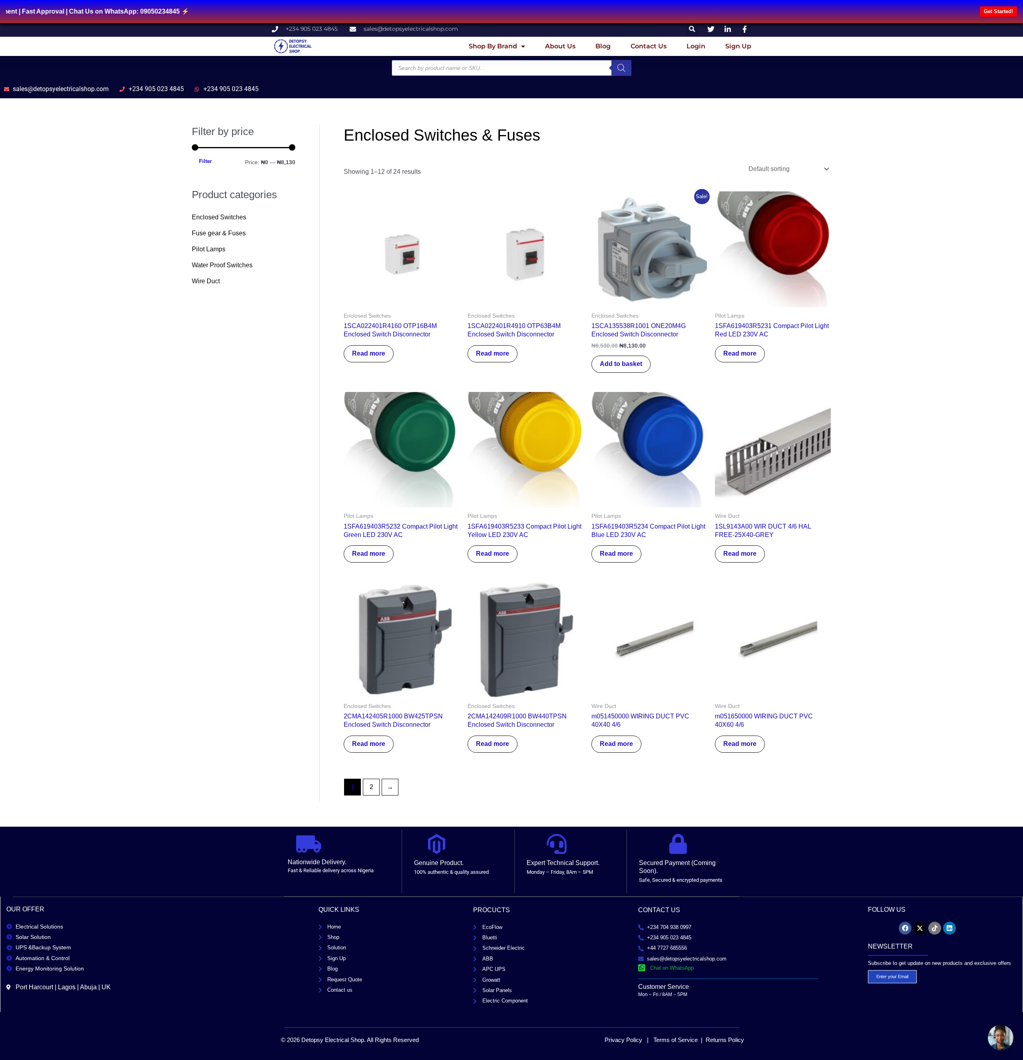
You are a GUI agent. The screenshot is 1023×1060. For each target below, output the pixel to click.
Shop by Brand (493, 46)
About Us (560, 46)
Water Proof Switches (222, 265)
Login (696, 46)
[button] (692, 29)
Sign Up (738, 46)
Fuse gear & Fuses (219, 233)
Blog (603, 46)
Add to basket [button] (621, 363)
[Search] (621, 68)
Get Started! (998, 11)
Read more (368, 353)
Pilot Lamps (208, 249)
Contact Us (649, 46)
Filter (205, 161)
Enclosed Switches (219, 217)
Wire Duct (206, 281)
